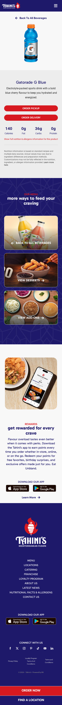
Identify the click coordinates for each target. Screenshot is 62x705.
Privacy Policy (13, 661)
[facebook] (10, 648)
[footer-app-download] (17, 486)
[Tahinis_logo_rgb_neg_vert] (31, 518)
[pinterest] (31, 648)
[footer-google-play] (44, 486)
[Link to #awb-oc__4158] (56, 6)
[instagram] (24, 648)
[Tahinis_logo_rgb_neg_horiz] (11, 3)
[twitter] (17, 648)
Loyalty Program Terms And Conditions (31, 661)
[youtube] (45, 648)
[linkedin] (52, 648)
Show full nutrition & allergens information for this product (31, 139)
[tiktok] (38, 648)
